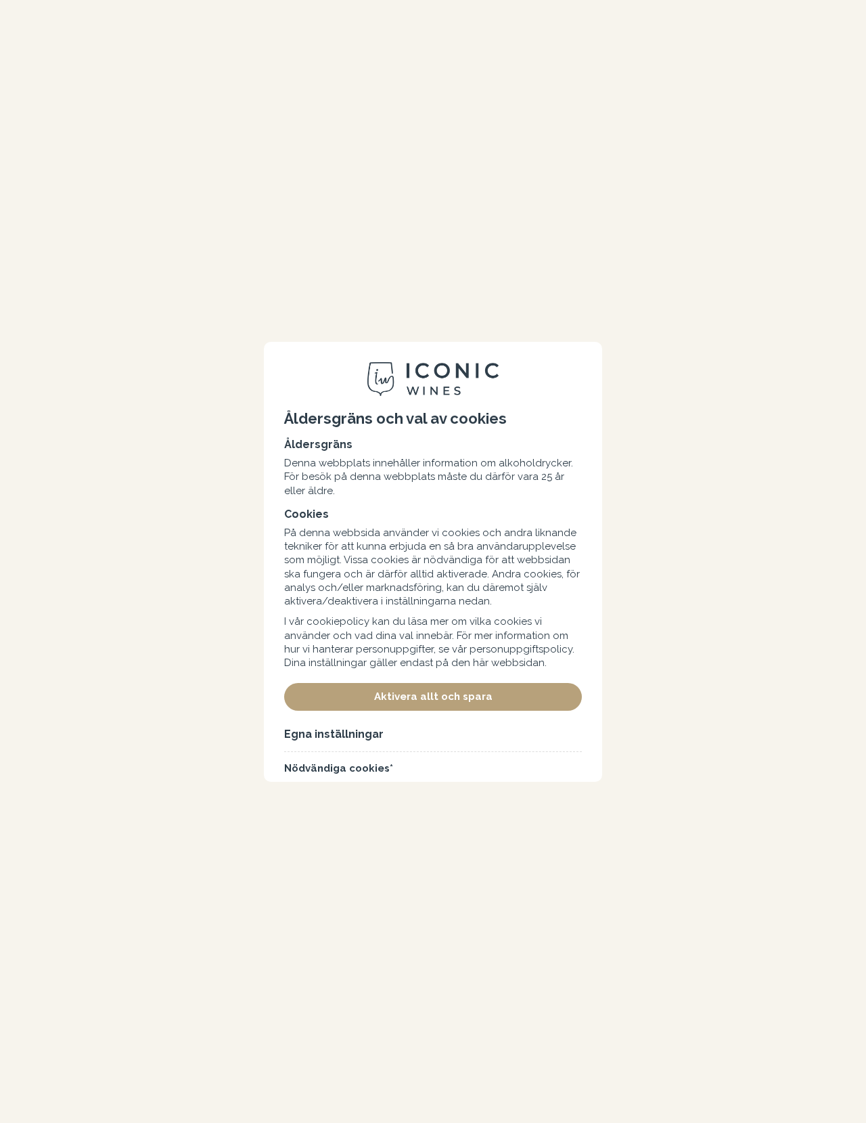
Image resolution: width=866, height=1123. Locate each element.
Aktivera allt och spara (433, 696)
